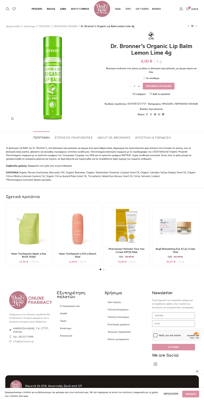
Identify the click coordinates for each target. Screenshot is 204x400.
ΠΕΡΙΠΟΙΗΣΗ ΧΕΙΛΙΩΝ (65, 26)
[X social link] (151, 114)
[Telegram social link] (163, 114)
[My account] (181, 9)
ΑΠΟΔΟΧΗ (190, 393)
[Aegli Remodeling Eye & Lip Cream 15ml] (175, 225)
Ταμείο (63, 320)
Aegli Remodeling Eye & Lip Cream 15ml (175, 250)
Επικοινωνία (66, 335)
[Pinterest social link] (155, 114)
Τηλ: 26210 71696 (23, 336)
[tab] (41, 136)
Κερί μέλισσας (156, 108)
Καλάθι (63, 313)
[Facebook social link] (147, 114)
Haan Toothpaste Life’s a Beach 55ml (77, 255)
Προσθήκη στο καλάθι (158, 86)
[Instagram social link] (155, 364)
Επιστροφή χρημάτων (119, 324)
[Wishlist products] (14, 9)
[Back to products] (192, 26)
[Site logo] (102, 8)
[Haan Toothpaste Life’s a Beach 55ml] (77, 228)
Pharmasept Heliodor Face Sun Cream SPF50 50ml (126, 250)
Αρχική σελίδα (13, 26)
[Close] (197, 371)
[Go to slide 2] (103, 269)
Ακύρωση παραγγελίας (119, 331)
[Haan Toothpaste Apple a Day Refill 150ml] (28, 228)
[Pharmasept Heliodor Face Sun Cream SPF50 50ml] (126, 225)
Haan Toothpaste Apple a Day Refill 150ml (28, 255)
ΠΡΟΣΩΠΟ (44, 26)
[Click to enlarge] (12, 118)
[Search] (7, 9)
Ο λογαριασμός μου (70, 305)
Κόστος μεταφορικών (118, 339)
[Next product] (196, 26)
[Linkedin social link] (159, 114)
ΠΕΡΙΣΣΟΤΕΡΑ (171, 393)
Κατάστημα (29, 26)
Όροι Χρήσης (114, 302)
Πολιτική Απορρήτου (118, 309)
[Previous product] (188, 26)
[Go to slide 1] (100, 269)
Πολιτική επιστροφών (118, 316)
